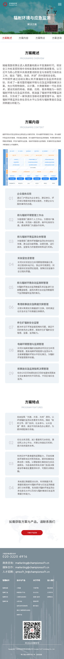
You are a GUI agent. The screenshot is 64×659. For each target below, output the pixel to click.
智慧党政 (5, 597)
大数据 (19, 588)
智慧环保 (5, 601)
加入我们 (50, 580)
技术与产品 (21, 580)
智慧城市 (6, 580)
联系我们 (36, 605)
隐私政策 (39, 654)
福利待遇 (50, 588)
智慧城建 (5, 588)
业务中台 (19, 601)
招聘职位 (50, 597)
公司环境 (50, 592)
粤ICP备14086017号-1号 (28, 654)
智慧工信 (5, 592)
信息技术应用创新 (22, 605)
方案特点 (40, 38)
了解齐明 (36, 588)
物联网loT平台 (21, 592)
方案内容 (23, 38)
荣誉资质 (36, 601)
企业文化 (36, 592)
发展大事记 (36, 597)
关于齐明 (36, 580)
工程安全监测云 (21, 597)
